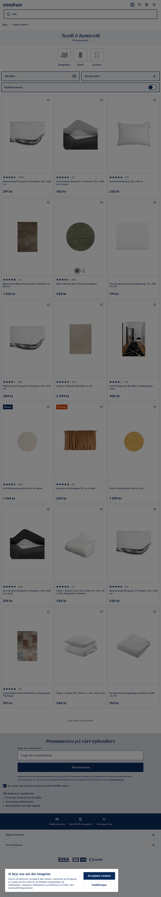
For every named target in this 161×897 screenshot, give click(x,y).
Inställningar (99, 885)
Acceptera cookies (99, 875)
